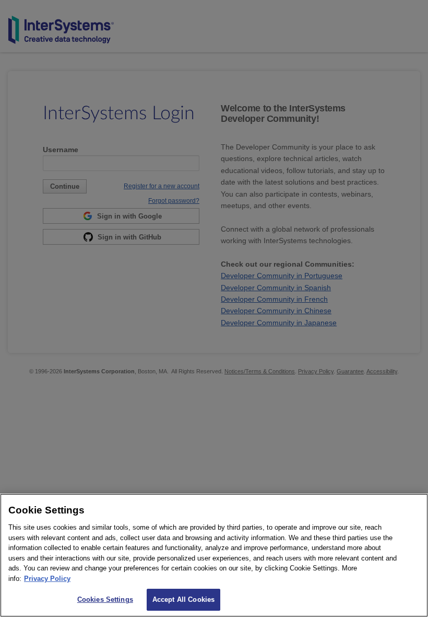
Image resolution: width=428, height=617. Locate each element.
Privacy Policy (47, 578)
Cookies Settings (105, 599)
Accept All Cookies (183, 599)
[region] (214, 555)
